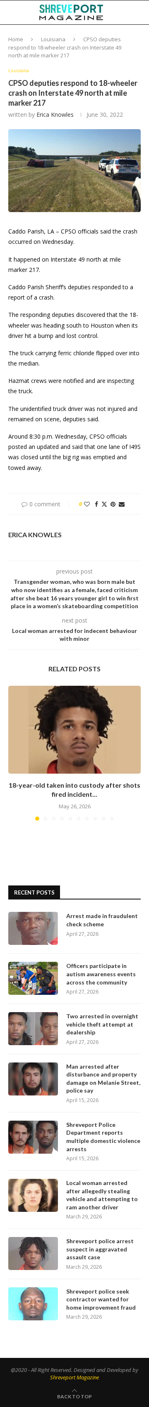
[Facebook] (100, 36)
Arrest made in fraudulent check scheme (102, 920)
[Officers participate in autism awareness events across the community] (33, 978)
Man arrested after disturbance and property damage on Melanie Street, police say (103, 1078)
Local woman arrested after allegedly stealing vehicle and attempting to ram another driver (102, 1195)
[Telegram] (134, 36)
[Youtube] (125, 36)
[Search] (141, 12)
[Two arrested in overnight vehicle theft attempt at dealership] (33, 1028)
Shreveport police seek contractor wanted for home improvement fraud (101, 1299)
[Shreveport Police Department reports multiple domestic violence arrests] (33, 1137)
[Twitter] (108, 36)
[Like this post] (87, 504)
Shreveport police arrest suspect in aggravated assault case (100, 1249)
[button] (15, 753)
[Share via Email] (122, 504)
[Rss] (143, 36)
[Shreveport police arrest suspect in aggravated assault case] (33, 1253)
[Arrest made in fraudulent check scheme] (33, 928)
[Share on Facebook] (96, 504)
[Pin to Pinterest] (113, 504)
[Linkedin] (117, 36)
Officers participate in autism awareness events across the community (101, 973)
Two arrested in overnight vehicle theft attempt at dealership (102, 1024)
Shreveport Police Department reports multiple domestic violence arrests (103, 1136)
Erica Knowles (55, 114)
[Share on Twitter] (104, 504)
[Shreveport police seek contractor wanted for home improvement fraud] (33, 1303)
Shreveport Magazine (74, 1377)
